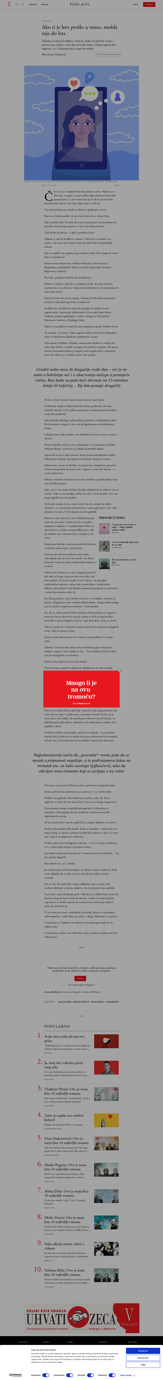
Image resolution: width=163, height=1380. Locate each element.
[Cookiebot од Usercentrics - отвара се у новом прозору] (15, 1375)
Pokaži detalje (126, 1375)
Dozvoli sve (143, 1351)
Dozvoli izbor (143, 1358)
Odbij (143, 1365)
